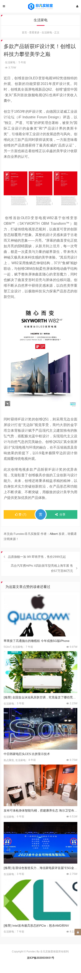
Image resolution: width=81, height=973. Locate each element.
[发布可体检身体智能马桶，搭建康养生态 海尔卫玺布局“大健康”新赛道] (41, 785)
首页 (24, 32)
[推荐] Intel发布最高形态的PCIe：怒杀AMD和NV (36, 925)
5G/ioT (7, 646)
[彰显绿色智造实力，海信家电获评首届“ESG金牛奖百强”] (41, 843)
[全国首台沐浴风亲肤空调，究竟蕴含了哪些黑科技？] (41, 672)
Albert (54, 533)
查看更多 (34, 32)
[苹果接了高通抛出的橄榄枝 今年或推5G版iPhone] (41, 615)
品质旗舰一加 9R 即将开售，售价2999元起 (37, 556)
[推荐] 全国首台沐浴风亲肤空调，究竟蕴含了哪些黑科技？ (41, 697)
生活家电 (47, 32)
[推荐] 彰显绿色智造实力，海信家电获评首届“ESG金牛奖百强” (41, 868)
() (22, 514)
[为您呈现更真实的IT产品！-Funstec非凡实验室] (40, 6)
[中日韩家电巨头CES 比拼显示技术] (41, 729)
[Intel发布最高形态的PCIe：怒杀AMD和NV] (41, 900)
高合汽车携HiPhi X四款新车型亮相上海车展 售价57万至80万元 (42, 568)
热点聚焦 (9, 760)
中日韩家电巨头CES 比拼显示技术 (27, 754)
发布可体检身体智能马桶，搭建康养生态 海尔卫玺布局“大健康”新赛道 (41, 810)
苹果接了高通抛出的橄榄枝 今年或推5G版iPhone (37, 641)
